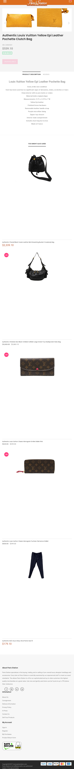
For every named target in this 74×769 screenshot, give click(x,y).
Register (5, 731)
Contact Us (5, 714)
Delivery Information (9, 704)
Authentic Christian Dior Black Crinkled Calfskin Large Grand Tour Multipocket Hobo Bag (31, 342)
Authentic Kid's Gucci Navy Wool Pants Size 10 (17, 641)
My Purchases (6, 734)
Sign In (4, 727)
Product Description (31, 74)
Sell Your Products (8, 717)
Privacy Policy (6, 707)
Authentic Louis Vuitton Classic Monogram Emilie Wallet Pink (22, 441)
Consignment (6, 700)
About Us (5, 697)
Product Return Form (9, 737)
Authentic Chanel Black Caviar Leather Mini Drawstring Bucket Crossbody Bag (28, 242)
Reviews (46, 74)
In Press (5, 710)
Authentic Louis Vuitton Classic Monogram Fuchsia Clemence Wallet (25, 541)
